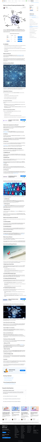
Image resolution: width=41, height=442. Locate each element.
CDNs (4, 205)
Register (4, 432)
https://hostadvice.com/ (6, 132)
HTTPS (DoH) (21, 344)
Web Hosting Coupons (29, 426)
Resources (34, 426)
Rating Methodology (33, 2)
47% (15, 211)
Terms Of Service (16, 437)
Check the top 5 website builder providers (8, 378)
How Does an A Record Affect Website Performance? (34, 26)
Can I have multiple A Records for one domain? (10, 396)
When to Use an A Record (32, 29)
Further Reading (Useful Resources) (33, 37)
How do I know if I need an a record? (8, 390)
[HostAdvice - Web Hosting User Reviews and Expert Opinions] (4, 0)
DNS (7, 88)
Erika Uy (7, 7)
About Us (16, 426)
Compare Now (22, 370)
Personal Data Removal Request (17, 434)
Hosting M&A (6, 437)
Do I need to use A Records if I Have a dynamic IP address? (12, 401)
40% (3, 163)
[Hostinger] (5, 120)
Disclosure (16, 433)
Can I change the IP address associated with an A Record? (11, 398)
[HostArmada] (5, 176)
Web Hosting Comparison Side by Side (35, 430)
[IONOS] (5, 299)
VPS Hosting (22, 432)
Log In (8, 432)
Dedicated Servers (22, 435)
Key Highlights (31, 19)
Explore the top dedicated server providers (9, 377)
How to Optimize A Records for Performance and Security (33, 32)
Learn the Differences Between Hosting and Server (9, 383)
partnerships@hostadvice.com (33, 15)
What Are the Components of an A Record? (34, 23)
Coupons (23, 121)
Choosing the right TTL (5, 145)
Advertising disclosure (37, 2)
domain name (5, 131)
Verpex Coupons (28, 432)
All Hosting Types (22, 426)
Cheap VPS (22, 433)
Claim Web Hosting (16, 432)
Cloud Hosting (22, 434)
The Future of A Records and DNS (33, 33)
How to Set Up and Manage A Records (33, 30)
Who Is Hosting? (35, 431)
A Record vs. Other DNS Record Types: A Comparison (33, 24)
